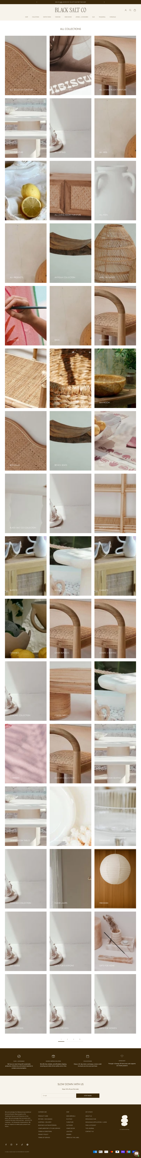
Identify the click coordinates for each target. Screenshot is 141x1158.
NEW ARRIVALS (70, 1116)
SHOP (26, 17)
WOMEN (68, 1134)
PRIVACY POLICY (43, 1134)
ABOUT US (88, 1116)
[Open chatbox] (136, 1154)
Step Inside (88, 1095)
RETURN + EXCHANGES (45, 1119)
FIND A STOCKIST (90, 1125)
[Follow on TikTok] (22, 1145)
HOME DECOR (68, 17)
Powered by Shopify (23, 1152)
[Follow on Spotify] (27, 1145)
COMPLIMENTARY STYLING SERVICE (49, 1128)
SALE (93, 17)
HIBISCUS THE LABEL (72, 1137)
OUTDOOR (69, 1125)
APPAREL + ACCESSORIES (82, 17)
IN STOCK (69, 1119)
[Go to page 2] (80, 1039)
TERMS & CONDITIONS (45, 1131)
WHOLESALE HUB (90, 1119)
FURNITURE (57, 17)
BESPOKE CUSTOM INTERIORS (47, 1125)
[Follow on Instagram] (11, 1145)
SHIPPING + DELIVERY (44, 1122)
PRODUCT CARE (43, 1116)
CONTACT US (89, 1131)
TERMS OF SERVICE (44, 1137)
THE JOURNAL (102, 17)
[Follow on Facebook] (6, 1145)
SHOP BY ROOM (47, 17)
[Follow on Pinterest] (17, 1145)
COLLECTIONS (35, 17)
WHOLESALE (113, 17)
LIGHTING (69, 1131)
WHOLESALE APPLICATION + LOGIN (96, 1122)
